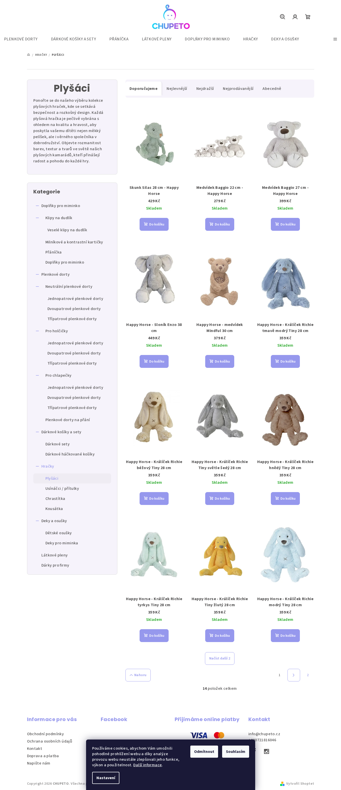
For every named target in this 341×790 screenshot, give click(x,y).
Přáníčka (53, 252)
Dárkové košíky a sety (61, 432)
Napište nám (38, 763)
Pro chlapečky (58, 375)
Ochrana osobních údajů (49, 741)
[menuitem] (23, 39)
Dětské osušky (58, 533)
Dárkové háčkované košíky (70, 454)
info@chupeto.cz (264, 734)
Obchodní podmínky (45, 734)
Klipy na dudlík (58, 218)
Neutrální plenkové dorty (69, 286)
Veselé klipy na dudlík (67, 230)
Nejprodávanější (238, 88)
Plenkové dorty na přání (67, 420)
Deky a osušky (54, 521)
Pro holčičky (56, 331)
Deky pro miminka (61, 543)
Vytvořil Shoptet (300, 783)
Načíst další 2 (219, 658)
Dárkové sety (57, 444)
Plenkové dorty (55, 274)
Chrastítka (55, 498)
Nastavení (105, 778)
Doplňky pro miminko (60, 206)
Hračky (47, 466)
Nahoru (140, 675)
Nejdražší (205, 88)
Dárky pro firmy (55, 565)
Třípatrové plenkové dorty (72, 319)
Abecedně (272, 88)
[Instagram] (266, 751)
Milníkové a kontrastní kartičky (74, 242)
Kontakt (34, 748)
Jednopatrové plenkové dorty (75, 298)
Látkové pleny (54, 555)
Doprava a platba (43, 756)
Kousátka (54, 509)
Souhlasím (235, 751)
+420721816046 (262, 740)
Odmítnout (204, 751)
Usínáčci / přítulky (62, 488)
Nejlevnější (177, 88)
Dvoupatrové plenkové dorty (74, 309)
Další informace (147, 765)
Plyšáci (52, 478)
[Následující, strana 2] (293, 675)
